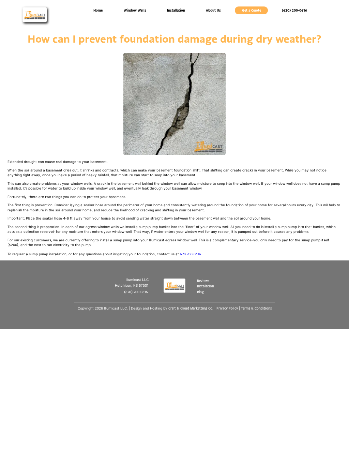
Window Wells (135, 10)
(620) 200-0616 (294, 10)
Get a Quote (251, 10)
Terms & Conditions (256, 308)
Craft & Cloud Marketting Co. (190, 308)
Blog (200, 292)
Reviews (203, 281)
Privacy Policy (227, 308)
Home (98, 10)
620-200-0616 (190, 254)
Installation (176, 10)
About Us (213, 10)
